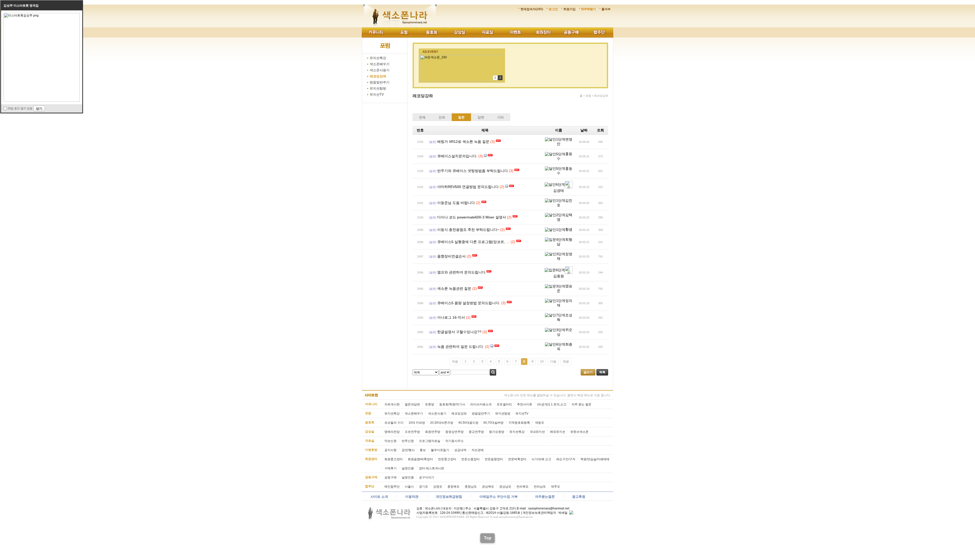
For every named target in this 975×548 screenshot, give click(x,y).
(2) (502, 187)
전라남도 (540, 486)
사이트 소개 (379, 497)
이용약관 (411, 497)
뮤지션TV (377, 94)
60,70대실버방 (493, 422)
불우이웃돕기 (440, 450)
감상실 (460, 32)
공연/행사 (408, 450)
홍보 (423, 450)
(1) (468, 317)
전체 (422, 117)
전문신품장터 (470, 459)
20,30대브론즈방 (441, 422)
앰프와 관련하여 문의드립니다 (461, 272)
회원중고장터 (393, 459)
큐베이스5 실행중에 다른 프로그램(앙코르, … (473, 242)
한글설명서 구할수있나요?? (459, 332)
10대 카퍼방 (417, 422)
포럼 (404, 32)
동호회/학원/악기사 (452, 404)
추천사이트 (524, 404)
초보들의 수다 (393, 422)
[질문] (432, 141)
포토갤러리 (504, 404)
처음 (455, 361)
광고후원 (578, 497)
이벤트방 (515, 32)
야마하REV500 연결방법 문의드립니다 (468, 187)
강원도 (437, 486)
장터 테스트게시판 (431, 468)
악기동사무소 (454, 441)
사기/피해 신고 (541, 459)
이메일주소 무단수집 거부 (498, 497)
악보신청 (390, 441)
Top (487, 538)
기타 (500, 117)
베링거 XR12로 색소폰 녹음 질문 (463, 142)
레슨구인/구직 (565, 459)
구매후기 (390, 468)
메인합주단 (392, 486)
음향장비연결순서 (451, 256)
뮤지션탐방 (378, 88)
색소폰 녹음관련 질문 (454, 288)
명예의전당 (392, 432)
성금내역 (460, 450)
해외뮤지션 (557, 432)
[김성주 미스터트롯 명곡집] (42, 14)
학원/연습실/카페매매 (594, 459)
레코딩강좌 (378, 76)
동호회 (432, 32)
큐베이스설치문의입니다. (457, 156)
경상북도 (488, 486)
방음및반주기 (379, 82)
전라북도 (522, 486)
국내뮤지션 (537, 432)
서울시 (409, 486)
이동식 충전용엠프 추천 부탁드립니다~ (468, 230)
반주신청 (408, 441)
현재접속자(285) (532, 9)
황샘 (568, 229)
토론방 (429, 404)
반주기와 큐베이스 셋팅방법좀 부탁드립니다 (472, 171)
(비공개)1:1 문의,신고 (551, 404)
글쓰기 (588, 372)
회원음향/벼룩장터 (420, 459)
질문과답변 (412, 404)
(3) (492, 142)
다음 (553, 361)
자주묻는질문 (545, 497)
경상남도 (505, 486)
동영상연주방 (454, 432)
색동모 (539, 422)
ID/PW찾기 (588, 9)
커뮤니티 (376, 32)
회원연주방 (432, 432)
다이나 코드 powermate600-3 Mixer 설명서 (471, 217)
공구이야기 (426, 477)
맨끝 (566, 361)
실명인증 (408, 468)
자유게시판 (392, 404)
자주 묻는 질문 (581, 404)
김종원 (558, 276)
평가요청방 (496, 432)
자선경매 (478, 450)
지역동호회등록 (519, 422)
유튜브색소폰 (579, 432)
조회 (600, 130)
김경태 (558, 191)
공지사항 (390, 450)
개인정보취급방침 (449, 497)
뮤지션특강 (378, 58)
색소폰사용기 (379, 70)
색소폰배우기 (379, 64)
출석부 (606, 9)
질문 (461, 117)
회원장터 (543, 32)
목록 (602, 372)
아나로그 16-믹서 (451, 317)
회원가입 (569, 9)
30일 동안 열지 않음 (20, 108)
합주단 (599, 32)
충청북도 (453, 486)
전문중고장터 (447, 459)
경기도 (423, 486)
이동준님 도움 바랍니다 (456, 203)
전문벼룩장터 (517, 459)
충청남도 (471, 486)
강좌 (441, 117)
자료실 (487, 32)
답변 (481, 117)
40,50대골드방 (468, 422)
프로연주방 (412, 432)
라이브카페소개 (481, 404)
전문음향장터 (494, 459)
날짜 (584, 130)
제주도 (555, 486)
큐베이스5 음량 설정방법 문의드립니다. (468, 303)
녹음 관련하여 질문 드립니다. (460, 347)
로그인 (553, 9)
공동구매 (571, 32)
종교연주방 (476, 432)
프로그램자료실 (429, 441)
